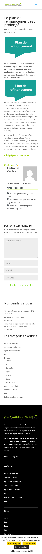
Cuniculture (10, 368)
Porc (7, 364)
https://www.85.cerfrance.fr (19, 183)
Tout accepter (14, 543)
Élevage (7, 358)
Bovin (8, 379)
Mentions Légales (11, 457)
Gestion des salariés (11, 386)
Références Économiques (13, 397)
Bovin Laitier (10, 382)
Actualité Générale (11, 343)
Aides (17, 29)
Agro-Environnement (12, 351)
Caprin (8, 361)
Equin (8, 371)
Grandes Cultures (26, 29)
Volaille (8, 375)
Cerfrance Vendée (13, 169)
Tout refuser (29, 543)
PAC (5, 393)
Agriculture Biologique (12, 347)
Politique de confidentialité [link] (21, 551)
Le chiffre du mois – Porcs (14, 317)
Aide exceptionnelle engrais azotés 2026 (19, 311)
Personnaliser (21, 547)
